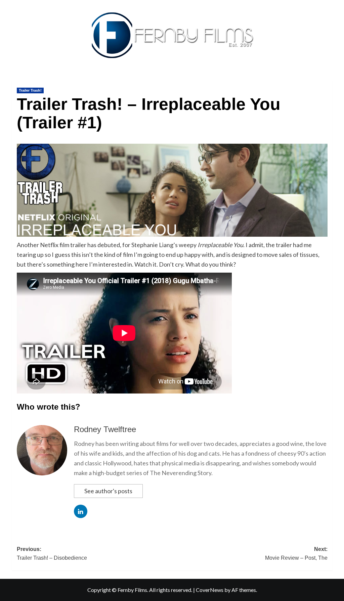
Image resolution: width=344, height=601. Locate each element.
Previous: (52, 553)
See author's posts (108, 491)
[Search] (328, 79)
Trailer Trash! (30, 90)
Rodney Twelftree (105, 429)
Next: (296, 553)
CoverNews (209, 590)
